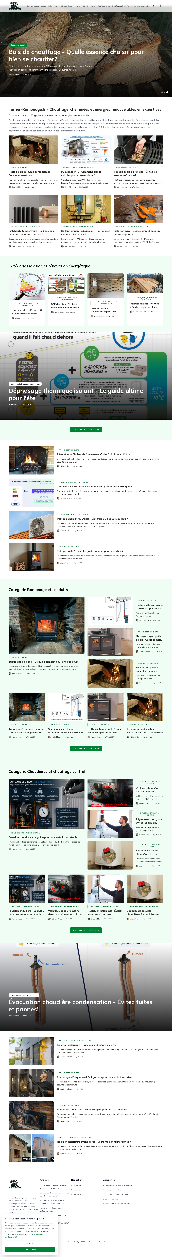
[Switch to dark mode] (161, 6)
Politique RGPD (79, 1242)
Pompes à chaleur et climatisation (139, 6)
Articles (44, 1179)
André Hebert (14, 1015)
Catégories (109, 1179)
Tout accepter (30, 1249)
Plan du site (108, 1242)
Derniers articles (33, 6)
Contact (68, 1242)
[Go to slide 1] (162, 92)
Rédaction (76, 1179)
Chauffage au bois (119, 6)
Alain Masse (14, 404)
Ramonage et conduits (76, 6)
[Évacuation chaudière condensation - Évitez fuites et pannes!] (86, 987)
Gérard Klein (14, 74)
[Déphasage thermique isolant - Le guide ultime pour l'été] (86, 376)
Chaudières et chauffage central (98, 6)
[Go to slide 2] (164, 92)
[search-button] (154, 6)
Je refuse (30, 1243)
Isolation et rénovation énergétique (54, 6)
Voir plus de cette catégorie (84, 429)
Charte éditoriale (94, 1242)
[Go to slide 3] (167, 92)
